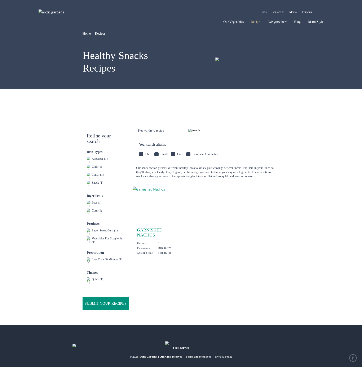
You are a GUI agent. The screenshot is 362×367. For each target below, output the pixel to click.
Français (307, 12)
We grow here (277, 22)
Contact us (278, 12)
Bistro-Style (315, 22)
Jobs (263, 12)
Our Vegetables (233, 22)
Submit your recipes (106, 303)
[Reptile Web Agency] (353, 358)
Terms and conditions (198, 356)
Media (293, 12)
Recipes (256, 22)
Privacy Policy (223, 356)
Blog (297, 22)
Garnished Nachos (149, 232)
